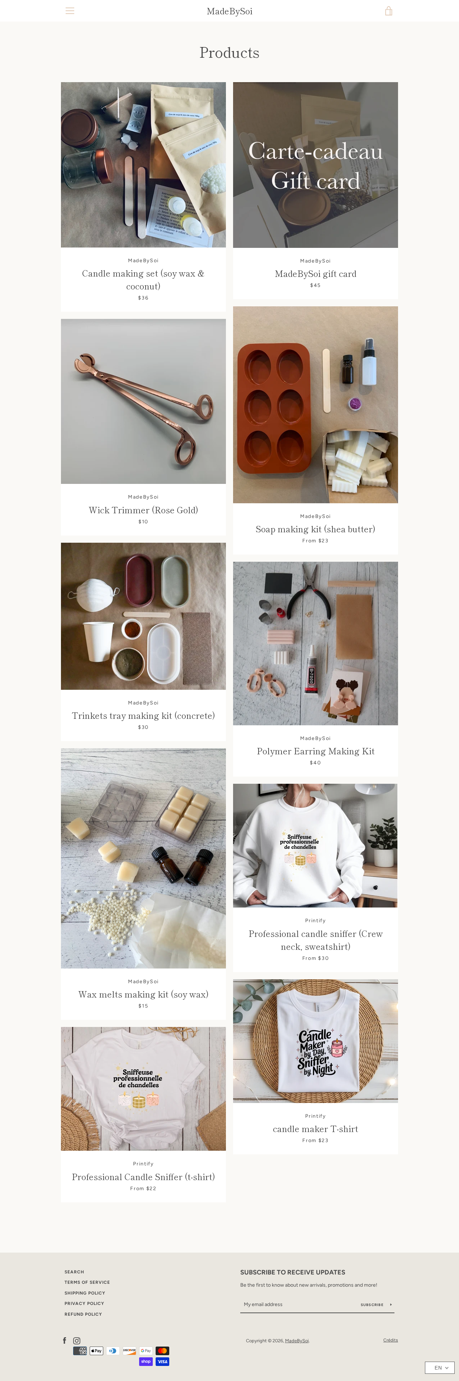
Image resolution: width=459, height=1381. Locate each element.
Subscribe (373, 1304)
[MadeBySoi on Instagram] (76, 1340)
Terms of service (87, 1282)
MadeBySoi (229, 11)
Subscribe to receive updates (292, 1272)
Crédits (390, 1340)
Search (74, 1271)
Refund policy (83, 1314)
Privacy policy (84, 1303)
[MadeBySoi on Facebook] (64, 1340)
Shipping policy (85, 1293)
